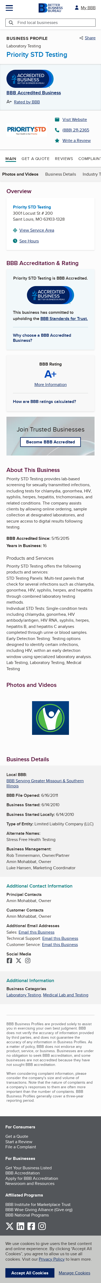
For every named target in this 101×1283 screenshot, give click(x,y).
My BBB (88, 7)
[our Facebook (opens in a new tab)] (31, 1229)
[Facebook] (9, 961)
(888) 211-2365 (75, 130)
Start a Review (18, 1142)
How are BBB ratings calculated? (44, 401)
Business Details (60, 174)
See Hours (29, 241)
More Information (50, 385)
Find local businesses (38, 22)
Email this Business (36, 932)
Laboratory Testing (23, 995)
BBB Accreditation (22, 1173)
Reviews (64, 158)
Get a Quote (36, 158)
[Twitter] (19, 961)
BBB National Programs (27, 1215)
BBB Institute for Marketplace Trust (38, 1204)
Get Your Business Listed (28, 1168)
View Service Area (36, 230)
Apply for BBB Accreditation (31, 1178)
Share (90, 38)
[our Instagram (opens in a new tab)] (42, 1229)
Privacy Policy (52, 1259)
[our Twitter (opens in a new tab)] (9, 1229)
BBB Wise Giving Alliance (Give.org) (38, 1209)
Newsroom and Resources (29, 1183)
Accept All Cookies (29, 1273)
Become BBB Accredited (50, 442)
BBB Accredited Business (33, 93)
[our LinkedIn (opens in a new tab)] (20, 1229)
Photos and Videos (20, 174)
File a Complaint (20, 1147)
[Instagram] (28, 961)
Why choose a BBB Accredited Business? (42, 337)
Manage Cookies (74, 1272)
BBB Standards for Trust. (64, 318)
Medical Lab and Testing (65, 995)
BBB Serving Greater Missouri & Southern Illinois (45, 783)
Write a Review (76, 140)
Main (10, 159)
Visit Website (74, 119)
